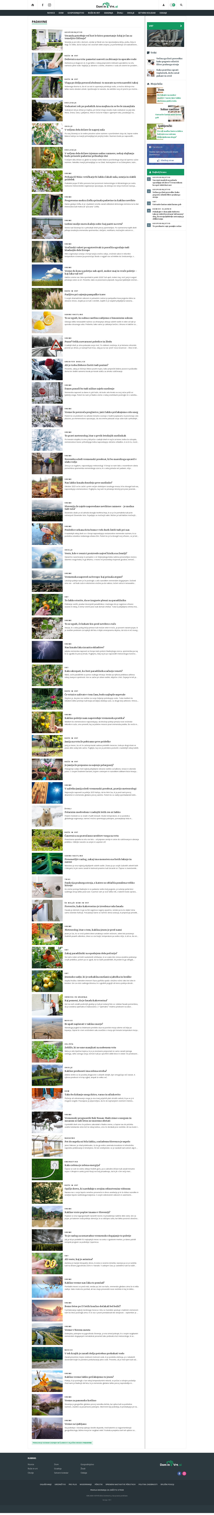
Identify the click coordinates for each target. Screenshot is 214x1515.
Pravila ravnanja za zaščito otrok (107, 1490)
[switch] (172, 5)
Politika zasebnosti (148, 1484)
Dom (61, 13)
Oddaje (163, 13)
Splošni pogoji (167, 1484)
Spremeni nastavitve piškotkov (121, 1484)
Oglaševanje (46, 1484)
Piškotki (99, 1484)
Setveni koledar (147, 13)
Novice (51, 13)
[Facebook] (43, 5)
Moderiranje (86, 1484)
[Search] (181, 5)
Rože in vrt (94, 13)
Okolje (130, 13)
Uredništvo (60, 1484)
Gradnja (108, 13)
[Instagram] (49, 5)
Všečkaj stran (167, 160)
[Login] (163, 5)
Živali (120, 13)
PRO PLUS (73, 1484)
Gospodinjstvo (75, 13)
